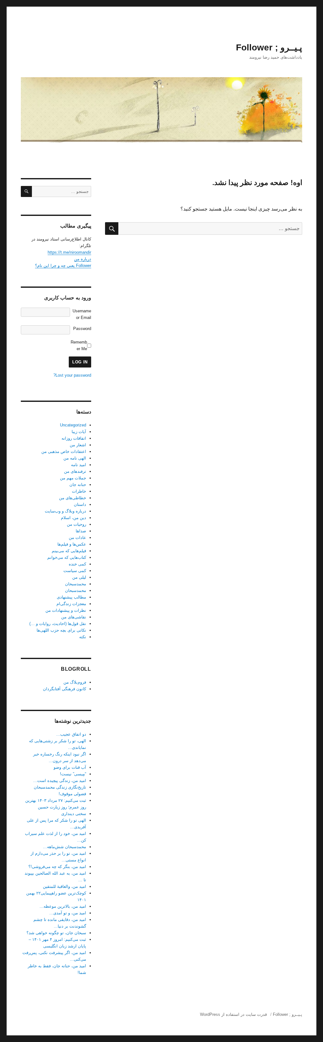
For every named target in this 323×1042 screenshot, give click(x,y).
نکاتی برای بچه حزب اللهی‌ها (61, 630)
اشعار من (78, 445)
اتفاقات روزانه (74, 438)
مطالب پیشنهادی (71, 597)
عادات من (77, 537)
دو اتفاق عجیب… (71, 734)
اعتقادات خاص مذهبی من (63, 451)
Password (82, 328)
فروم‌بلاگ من (74, 682)
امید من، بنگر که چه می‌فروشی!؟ (57, 866)
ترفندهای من (75, 471)
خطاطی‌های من (72, 497)
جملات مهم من (73, 478)
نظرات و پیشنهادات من (65, 610)
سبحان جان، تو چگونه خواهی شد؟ (56, 932)
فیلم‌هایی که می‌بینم (69, 550)
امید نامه (78, 464)
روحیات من (76, 524)
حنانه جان (77, 484)
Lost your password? (72, 375)
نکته (82, 636)
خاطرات (79, 491)
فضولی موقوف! (72, 793)
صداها (81, 531)
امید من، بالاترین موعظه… (62, 906)
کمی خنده (77, 564)
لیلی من (79, 577)
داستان (80, 504)
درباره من (82, 259)
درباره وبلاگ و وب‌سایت (65, 511)
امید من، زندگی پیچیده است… (59, 780)
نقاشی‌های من (73, 617)
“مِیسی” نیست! (73, 774)
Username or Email (82, 314)
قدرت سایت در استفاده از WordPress (233, 1014)
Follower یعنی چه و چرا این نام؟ (63, 265)
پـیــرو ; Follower (269, 47)
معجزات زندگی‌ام (71, 603)
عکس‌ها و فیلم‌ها (71, 544)
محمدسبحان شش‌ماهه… (64, 846)
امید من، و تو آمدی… (67, 913)
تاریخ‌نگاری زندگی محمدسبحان (60, 787)
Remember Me (79, 345)
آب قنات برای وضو (70, 767)
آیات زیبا (79, 431)
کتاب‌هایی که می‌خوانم (66, 557)
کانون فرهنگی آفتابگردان (64, 688)
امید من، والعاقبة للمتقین (64, 886)
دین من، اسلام (73, 517)
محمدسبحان (75, 584)
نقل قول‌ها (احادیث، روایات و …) (57, 623)
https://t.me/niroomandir (69, 252)
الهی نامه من (74, 458)
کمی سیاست (74, 570)
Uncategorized (73, 425)
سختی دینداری (73, 813)
